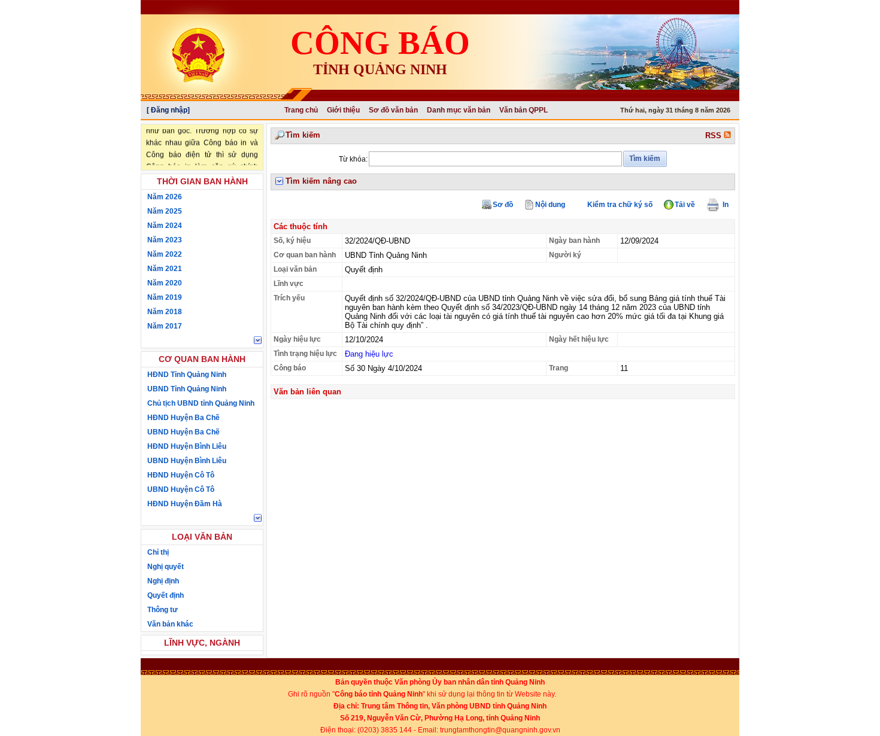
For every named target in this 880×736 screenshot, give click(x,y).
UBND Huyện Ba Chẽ (183, 432)
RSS (714, 135)
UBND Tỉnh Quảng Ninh (186, 389)
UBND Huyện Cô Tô (180, 489)
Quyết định (165, 595)
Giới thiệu (343, 110)
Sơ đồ (503, 204)
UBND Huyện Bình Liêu (186, 461)
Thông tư (162, 610)
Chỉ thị (158, 552)
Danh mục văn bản (458, 110)
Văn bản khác (170, 624)
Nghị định (163, 581)
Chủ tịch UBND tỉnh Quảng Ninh (200, 403)
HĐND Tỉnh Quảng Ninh (186, 374)
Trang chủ (301, 110)
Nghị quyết (165, 566)
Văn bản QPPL (523, 110)
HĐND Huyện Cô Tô (180, 475)
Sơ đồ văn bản (393, 110)
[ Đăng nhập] (168, 110)
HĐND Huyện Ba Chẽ (183, 417)
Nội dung (550, 204)
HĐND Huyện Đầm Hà (184, 504)
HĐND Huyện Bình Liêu (186, 446)
